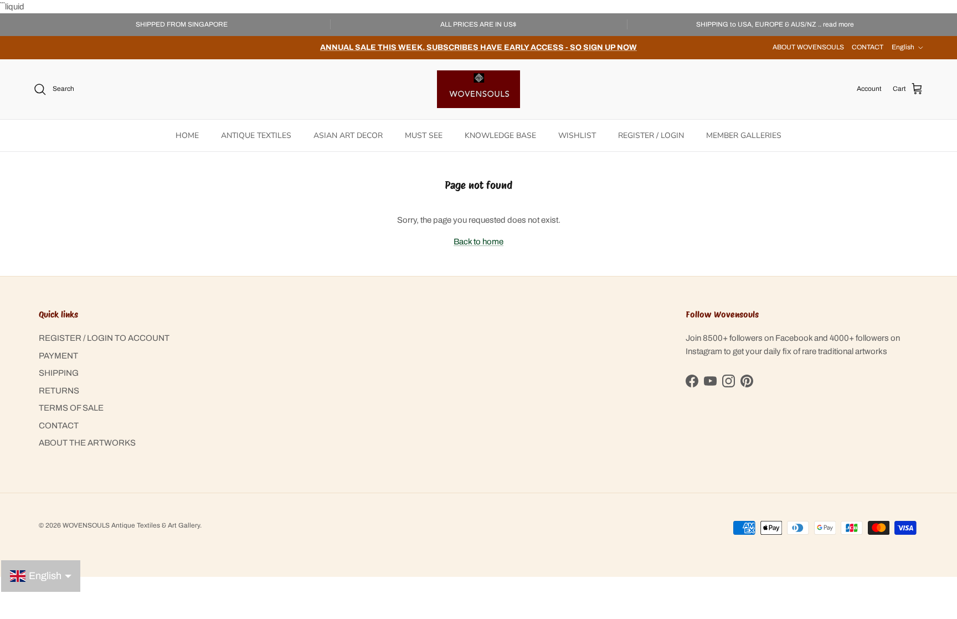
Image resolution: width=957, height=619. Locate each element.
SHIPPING (59, 373)
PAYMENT (58, 355)
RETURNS (59, 390)
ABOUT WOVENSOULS (808, 47)
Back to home (478, 241)
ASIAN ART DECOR (348, 135)
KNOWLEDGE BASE (500, 135)
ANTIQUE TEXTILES (256, 135)
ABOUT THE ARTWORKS (87, 442)
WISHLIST (577, 135)
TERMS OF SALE (71, 407)
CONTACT (867, 47)
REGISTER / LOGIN (651, 135)
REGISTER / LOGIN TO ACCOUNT (104, 338)
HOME (187, 135)
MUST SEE (424, 135)
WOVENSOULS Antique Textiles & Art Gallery (131, 525)
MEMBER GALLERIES (743, 135)
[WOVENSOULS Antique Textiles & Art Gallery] (478, 89)
